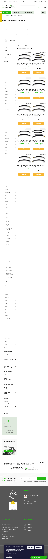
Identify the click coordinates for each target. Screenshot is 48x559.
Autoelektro (7, 374)
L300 (7, 253)
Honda (6, 126)
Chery (6, 135)
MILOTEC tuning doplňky (8, 388)
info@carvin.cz (9, 432)
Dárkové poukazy (8, 410)
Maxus (6, 186)
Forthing (6, 123)
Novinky (6, 413)
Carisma (7, 207)
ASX (6, 204)
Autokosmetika (8, 351)
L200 (7, 250)
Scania (6, 309)
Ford (6, 120)
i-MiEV (7, 247)
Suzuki (6, 324)
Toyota (6, 335)
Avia (6, 73)
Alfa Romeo (7, 68)
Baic (6, 76)
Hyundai (6, 132)
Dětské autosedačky (7, 379)
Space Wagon (9, 270)
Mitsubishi (7, 201)
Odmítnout (30, 547)
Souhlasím (38, 547)
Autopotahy (7, 57)
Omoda (6, 288)
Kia (5, 162)
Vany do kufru (7, 54)
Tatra (6, 329)
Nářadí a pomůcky (8, 371)
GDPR (3, 533)
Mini (5, 198)
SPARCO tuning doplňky (7, 393)
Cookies (4, 534)
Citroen (6, 94)
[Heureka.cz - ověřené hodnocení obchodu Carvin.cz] (13, 505)
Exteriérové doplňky (9, 363)
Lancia (6, 164)
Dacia (6, 100)
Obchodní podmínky (13, 1)
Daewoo (6, 103)
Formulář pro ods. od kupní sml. (9, 529)
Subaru (6, 321)
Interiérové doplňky (9, 359)
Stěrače (6, 61)
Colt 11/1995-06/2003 (8, 225)
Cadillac (6, 91)
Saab (6, 306)
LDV (5, 172)
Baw (6, 79)
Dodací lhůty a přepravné (8, 536)
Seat (6, 312)
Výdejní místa (5, 538)
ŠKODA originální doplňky (8, 398)
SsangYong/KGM (8, 318)
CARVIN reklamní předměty (8, 402)
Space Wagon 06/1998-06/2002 (9, 282)
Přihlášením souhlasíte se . (34, 481)
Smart (6, 315)
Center (7, 210)
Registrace (43, 1)
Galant (7, 241)
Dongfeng (7, 115)
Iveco (6, 150)
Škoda (6, 326)
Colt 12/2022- (9, 232)
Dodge (6, 112)
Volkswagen (7, 338)
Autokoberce (7, 50)
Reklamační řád (5, 531)
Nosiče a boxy (7, 347)
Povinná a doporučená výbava (9, 367)
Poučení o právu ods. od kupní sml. (10, 527)
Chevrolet (7, 138)
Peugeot (6, 297)
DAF (5, 106)
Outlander (8, 258)
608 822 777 (9, 428)
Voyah (6, 344)
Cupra (6, 97)
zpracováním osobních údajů (40, 481)
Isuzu (6, 147)
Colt (6, 213)
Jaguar (6, 156)
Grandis (7, 244)
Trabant (6, 332)
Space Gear (8, 264)
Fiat (5, 118)
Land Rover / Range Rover (9, 168)
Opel (6, 291)
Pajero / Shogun (9, 261)
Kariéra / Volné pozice (7, 540)
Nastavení (9, 556)
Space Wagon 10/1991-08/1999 (9, 278)
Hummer (6, 129)
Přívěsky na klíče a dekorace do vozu (8, 383)
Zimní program (7, 406)
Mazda (6, 189)
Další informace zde (11, 553)
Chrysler (6, 141)
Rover (6, 303)
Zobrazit (8, 450)
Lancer (7, 255)
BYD (5, 88)
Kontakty (5, 1)
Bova (6, 85)
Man (6, 180)
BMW (6, 82)
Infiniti (6, 144)
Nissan (6, 285)
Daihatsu (7, 109)
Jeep (6, 159)
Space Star (8, 267)
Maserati (7, 183)
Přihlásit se (41, 478)
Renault (6, 300)
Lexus (6, 177)
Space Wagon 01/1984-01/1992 (9, 274)
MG (5, 195)
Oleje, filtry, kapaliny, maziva (8, 355)
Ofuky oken (7, 64)
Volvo (6, 341)
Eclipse (7, 235)
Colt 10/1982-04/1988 (9, 217)
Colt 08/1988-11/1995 (9, 221)
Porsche (6, 294)
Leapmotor (7, 174)
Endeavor (8, 238)
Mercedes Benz (8, 192)
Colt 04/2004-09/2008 (9, 229)
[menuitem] (6, 12)
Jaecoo (6, 153)
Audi (6, 71)
